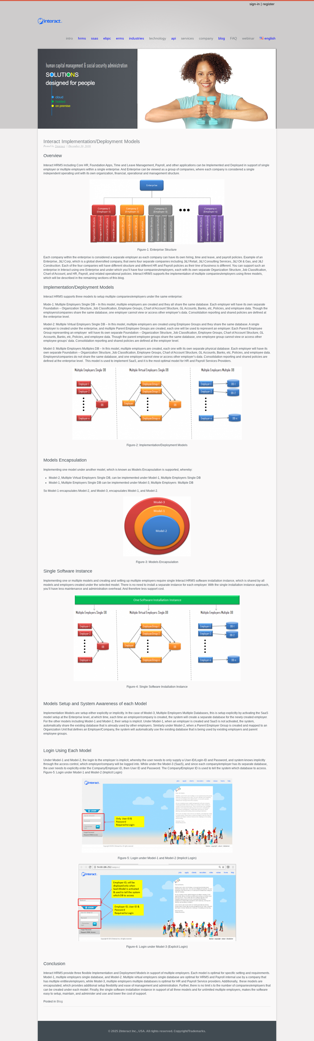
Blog (60, 1001)
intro (69, 38)
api (173, 38)
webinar (248, 38)
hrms (82, 38)
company (206, 38)
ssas (94, 38)
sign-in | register (262, 4)
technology (157, 38)
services (187, 38)
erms (120, 38)
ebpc (107, 38)
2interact (60, 146)
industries (136, 38)
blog (221, 38)
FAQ (233, 38)
